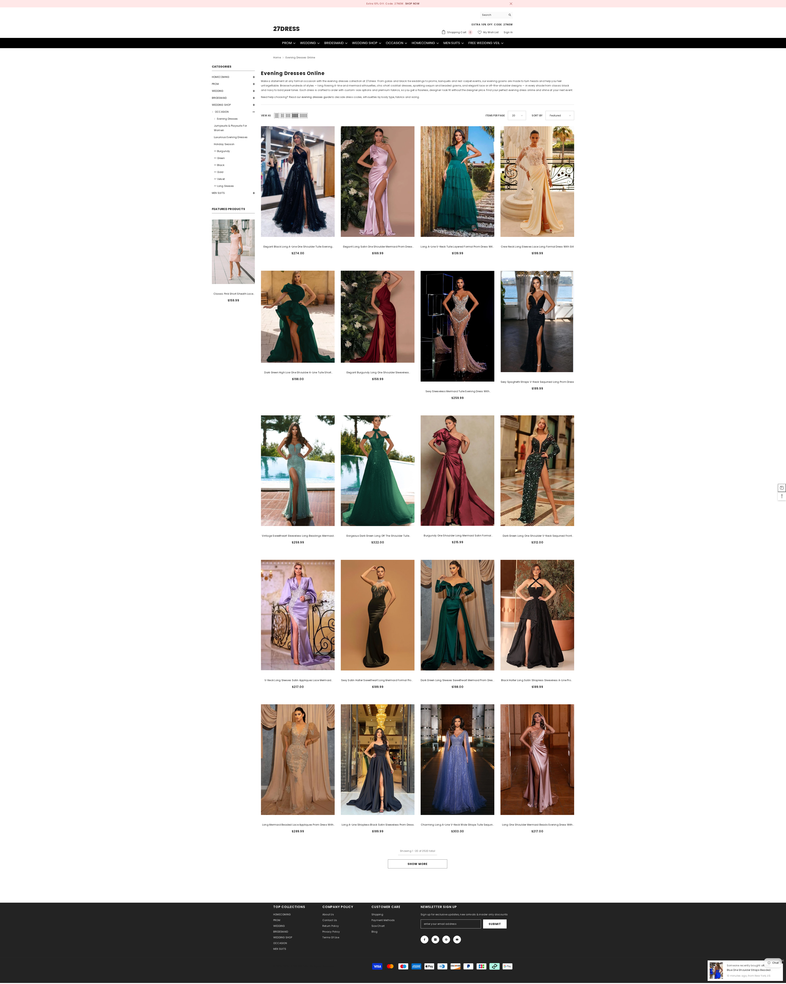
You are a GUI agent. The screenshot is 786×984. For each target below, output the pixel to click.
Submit (495, 924)
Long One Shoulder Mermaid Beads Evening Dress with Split (537, 825)
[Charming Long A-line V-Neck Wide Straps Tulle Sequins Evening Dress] (457, 759)
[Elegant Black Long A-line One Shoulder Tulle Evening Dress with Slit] (298, 181)
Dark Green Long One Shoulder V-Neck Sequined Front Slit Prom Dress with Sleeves (537, 536)
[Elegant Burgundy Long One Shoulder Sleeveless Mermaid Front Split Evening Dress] (377, 317)
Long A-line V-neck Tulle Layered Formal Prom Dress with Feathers (457, 247)
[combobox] (493, 15)
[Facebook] (424, 939)
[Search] (496, 14)
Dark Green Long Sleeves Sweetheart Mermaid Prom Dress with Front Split (457, 680)
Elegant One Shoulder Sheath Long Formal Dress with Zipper (233, 294)
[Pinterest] (446, 939)
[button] (233, 77)
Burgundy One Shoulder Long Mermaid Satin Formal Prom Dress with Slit (457, 536)
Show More (417, 864)
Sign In (508, 32)
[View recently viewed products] (782, 488)
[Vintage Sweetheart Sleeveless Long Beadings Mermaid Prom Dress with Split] (298, 470)
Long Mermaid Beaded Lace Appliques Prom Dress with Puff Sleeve (297, 825)
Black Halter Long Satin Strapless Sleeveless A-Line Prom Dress (537, 680)
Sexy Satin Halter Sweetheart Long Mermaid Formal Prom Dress (377, 680)
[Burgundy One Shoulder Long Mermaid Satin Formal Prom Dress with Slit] (457, 470)
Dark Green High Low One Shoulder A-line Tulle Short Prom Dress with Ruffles (297, 373)
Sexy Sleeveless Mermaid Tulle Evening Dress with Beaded (457, 392)
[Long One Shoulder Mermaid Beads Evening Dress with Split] (537, 759)
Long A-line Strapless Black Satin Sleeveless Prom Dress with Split (378, 825)
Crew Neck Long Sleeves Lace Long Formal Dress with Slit (537, 246)
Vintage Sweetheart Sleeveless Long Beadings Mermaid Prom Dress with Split (298, 536)
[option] (393, 3)
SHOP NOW (409, 3)
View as (266, 115)
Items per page (495, 115)
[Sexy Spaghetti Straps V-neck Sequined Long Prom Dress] (537, 321)
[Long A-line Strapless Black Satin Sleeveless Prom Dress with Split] (377, 759)
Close (511, 4)
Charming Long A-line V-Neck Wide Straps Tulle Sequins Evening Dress (457, 825)
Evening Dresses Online (300, 57)
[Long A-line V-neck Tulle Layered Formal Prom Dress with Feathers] (457, 181)
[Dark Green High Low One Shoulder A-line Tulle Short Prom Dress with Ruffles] (298, 317)
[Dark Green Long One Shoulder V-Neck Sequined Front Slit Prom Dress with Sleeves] (537, 470)
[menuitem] (233, 77)
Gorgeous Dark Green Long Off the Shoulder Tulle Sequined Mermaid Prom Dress (377, 536)
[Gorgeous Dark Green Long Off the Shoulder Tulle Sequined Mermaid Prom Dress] (377, 470)
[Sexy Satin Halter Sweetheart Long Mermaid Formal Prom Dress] (377, 615)
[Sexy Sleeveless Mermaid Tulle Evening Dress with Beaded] (457, 326)
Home (277, 57)
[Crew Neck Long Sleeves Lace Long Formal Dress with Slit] (537, 181)
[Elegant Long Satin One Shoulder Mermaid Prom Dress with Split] (377, 181)
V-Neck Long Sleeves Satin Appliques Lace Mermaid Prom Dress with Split (297, 680)
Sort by (537, 115)
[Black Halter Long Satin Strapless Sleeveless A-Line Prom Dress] (537, 615)
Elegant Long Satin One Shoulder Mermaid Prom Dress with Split (377, 247)
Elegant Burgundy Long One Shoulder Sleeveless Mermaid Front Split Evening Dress (378, 373)
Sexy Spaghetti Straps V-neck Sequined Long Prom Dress (537, 382)
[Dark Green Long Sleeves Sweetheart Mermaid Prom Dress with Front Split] (457, 615)
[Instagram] (435, 939)
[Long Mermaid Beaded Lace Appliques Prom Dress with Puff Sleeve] (298, 759)
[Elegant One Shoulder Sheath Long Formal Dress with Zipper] (233, 251)
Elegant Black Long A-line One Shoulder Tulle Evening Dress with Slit (297, 247)
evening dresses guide (316, 97)
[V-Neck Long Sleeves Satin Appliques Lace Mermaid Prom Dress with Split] (298, 615)
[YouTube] (457, 939)
